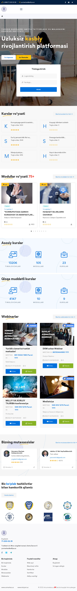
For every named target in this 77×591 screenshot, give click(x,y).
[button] (31, 231)
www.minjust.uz (23, 587)
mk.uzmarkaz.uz (49, 587)
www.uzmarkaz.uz (7, 587)
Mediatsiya (48, 401)
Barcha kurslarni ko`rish (63, 114)
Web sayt (30, 563)
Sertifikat (30, 573)
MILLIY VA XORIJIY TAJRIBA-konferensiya (17, 402)
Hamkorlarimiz (9, 495)
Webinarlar (5, 576)
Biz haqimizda (6, 563)
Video (13, 371)
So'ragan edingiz (58, 566)
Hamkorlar (30, 569)
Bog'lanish (56, 563)
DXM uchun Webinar (53, 348)
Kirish (39, 89)
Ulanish (29, 371)
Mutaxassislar (6, 573)
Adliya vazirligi (32, 576)
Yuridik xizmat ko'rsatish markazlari (18, 350)
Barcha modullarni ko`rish (64, 177)
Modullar (4, 569)
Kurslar (3, 566)
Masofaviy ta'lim (32, 566)
